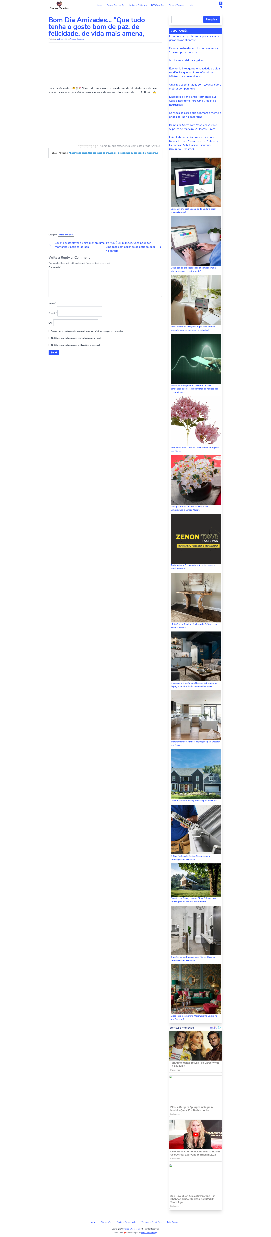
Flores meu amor (66, 234)
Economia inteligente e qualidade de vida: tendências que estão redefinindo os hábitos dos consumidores (194, 72)
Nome (52, 303)
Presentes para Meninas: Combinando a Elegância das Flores (195, 449)
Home (99, 5)
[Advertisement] (105, 65)
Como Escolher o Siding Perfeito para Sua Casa (194, 800)
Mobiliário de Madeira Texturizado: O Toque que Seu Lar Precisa (194, 626)
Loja (191, 5)
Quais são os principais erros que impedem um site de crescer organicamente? (193, 269)
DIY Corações (157, 5)
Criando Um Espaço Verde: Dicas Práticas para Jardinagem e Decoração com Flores (193, 900)
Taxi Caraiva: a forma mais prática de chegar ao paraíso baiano (193, 567)
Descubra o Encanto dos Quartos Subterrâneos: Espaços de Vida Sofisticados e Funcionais (194, 684)
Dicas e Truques (176, 5)
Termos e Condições (151, 1222)
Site (51, 322)
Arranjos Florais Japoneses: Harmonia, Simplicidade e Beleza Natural (189, 508)
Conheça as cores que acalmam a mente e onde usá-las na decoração (195, 115)
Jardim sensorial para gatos (186, 60)
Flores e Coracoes (77, 39)
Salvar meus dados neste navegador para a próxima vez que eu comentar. (87, 331)
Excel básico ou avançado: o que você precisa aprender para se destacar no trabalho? (193, 328)
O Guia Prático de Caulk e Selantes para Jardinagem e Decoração (190, 858)
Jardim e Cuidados (138, 5)
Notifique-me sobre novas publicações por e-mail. (75, 345)
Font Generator (148, 1232)
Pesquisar (212, 19)
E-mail (53, 313)
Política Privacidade (126, 1222)
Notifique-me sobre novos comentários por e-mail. (76, 338)
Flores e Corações (132, 1228)
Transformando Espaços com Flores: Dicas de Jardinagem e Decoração (193, 958)
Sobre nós (106, 1222)
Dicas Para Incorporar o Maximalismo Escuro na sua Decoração (194, 1017)
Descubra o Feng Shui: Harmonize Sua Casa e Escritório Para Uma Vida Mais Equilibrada (193, 101)
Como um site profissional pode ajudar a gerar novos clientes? (194, 38)
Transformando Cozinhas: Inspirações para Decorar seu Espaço (195, 743)
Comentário (55, 267)
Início (93, 1222)
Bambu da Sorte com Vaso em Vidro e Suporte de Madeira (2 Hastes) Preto (193, 127)
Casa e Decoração (115, 5)
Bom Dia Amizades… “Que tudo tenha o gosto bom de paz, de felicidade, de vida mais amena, (97, 26)
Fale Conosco (173, 1222)
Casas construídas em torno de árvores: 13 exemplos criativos (193, 50)
